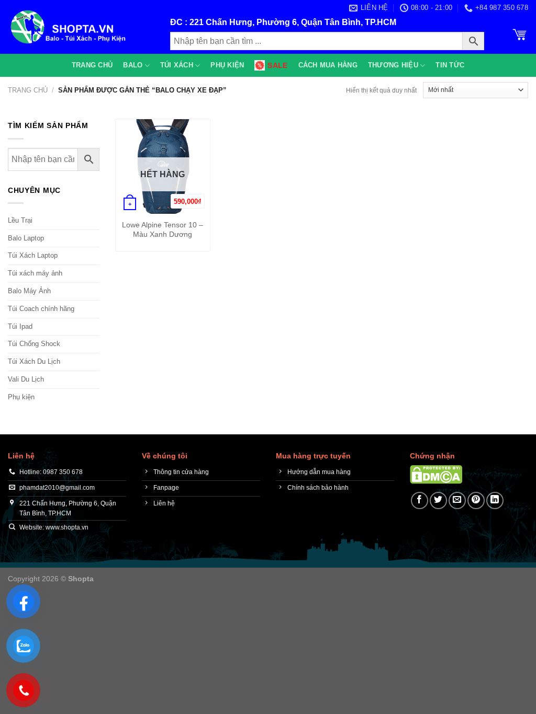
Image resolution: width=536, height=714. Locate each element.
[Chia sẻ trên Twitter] (438, 500)
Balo (132, 65)
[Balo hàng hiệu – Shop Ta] (81, 27)
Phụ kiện (227, 65)
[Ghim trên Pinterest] (476, 500)
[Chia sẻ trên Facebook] (419, 500)
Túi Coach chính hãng (41, 309)
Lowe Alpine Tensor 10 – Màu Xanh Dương (162, 230)
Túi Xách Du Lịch (34, 361)
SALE (277, 65)
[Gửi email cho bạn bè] (457, 500)
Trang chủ (92, 65)
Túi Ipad (20, 326)
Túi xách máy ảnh (35, 273)
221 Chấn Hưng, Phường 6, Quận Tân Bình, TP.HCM (292, 22)
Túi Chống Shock (34, 344)
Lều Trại (20, 220)
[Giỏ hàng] (519, 33)
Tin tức (450, 65)
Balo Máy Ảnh (29, 291)
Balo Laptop (26, 238)
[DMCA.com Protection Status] (436, 473)
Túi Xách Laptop (33, 255)
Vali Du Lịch (26, 379)
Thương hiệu (393, 65)
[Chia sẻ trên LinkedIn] (495, 500)
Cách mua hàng (328, 65)
